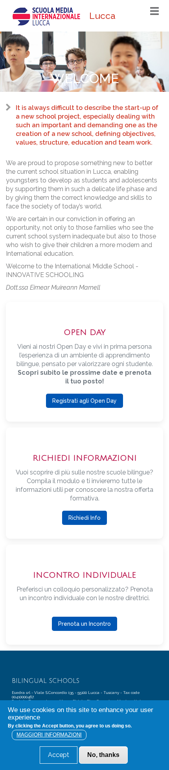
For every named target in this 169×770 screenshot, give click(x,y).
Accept (58, 755)
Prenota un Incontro (84, 624)
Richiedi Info (84, 518)
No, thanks (103, 754)
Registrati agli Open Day (84, 401)
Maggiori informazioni (49, 735)
